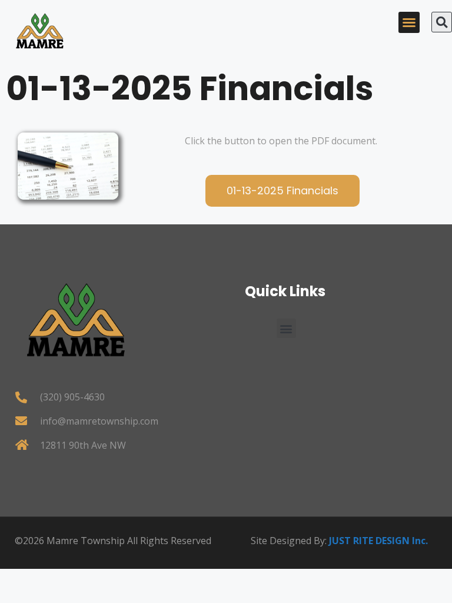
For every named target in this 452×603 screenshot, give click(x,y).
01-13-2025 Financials (189, 88)
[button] (409, 22)
